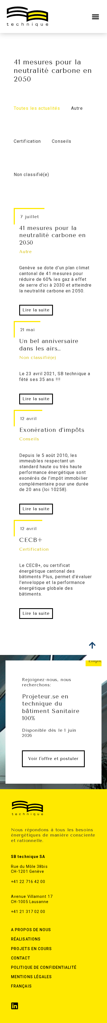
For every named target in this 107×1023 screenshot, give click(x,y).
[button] (96, 16)
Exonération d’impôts (52, 430)
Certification (34, 549)
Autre (25, 251)
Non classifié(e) (37, 357)
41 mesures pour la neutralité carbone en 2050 (52, 235)
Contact (20, 958)
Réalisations (26, 939)
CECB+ (31, 540)
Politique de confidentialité (44, 967)
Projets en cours (31, 949)
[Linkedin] (15, 1006)
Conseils (29, 438)
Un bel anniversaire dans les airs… (48, 345)
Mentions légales (31, 977)
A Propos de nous (31, 930)
